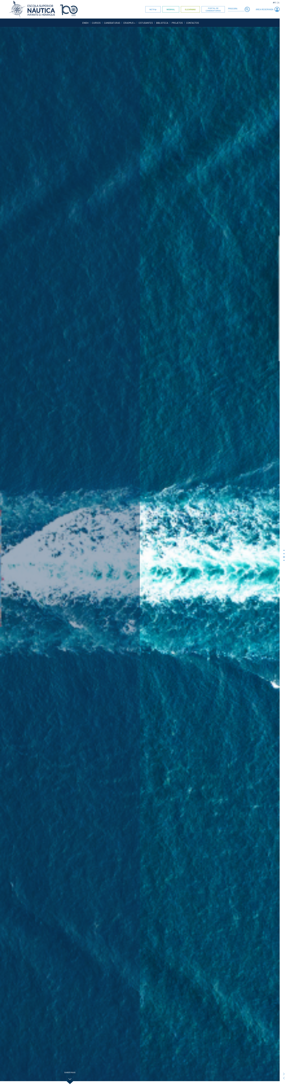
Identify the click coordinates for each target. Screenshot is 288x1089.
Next (284, 1074)
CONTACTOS (192, 22)
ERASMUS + (129, 22)
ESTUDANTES (146, 22)
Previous (284, 1078)
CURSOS (96, 22)
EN (278, 2)
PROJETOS (177, 22)
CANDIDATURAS (112, 22)
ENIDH (85, 22)
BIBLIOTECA (162, 22)
